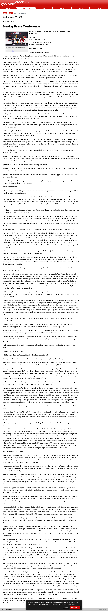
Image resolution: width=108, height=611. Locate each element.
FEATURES (62, 8)
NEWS (44, 8)
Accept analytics (75, 607)
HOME (8, 8)
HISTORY (99, 8)
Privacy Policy (66, 604)
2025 (13, 51)
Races (10, 13)
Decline (66, 607)
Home (5, 13)
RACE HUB (26, 8)
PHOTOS (80, 8)
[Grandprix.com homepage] (103, 609)
